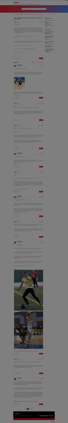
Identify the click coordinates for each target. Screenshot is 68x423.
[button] (43, 205)
